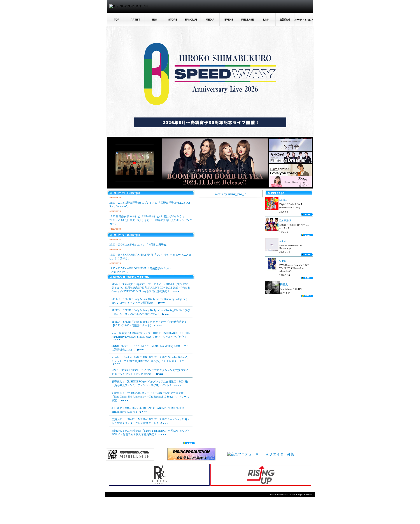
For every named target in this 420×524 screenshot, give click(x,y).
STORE (172, 19)
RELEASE (247, 19)
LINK (266, 19)
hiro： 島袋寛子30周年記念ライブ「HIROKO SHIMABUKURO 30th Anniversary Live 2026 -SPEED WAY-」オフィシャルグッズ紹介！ (151, 335)
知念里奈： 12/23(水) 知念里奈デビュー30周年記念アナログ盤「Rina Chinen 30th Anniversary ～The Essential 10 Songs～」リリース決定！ (150, 396)
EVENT (228, 19)
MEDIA (210, 19)
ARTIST (135, 19)
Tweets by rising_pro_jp (229, 194)
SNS (154, 19)
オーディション (303, 19)
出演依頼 (285, 19)
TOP (116, 19)
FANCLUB (191, 19)
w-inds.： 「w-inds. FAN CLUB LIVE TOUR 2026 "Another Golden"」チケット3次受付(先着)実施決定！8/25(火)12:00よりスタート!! (150, 359)
